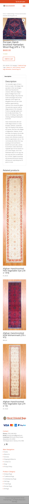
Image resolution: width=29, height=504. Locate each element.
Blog (5, 464)
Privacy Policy (8, 466)
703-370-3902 (21, 1)
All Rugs (6, 489)
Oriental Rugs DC (16, 69)
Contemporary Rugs (10, 479)
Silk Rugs (7, 481)
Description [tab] (8, 76)
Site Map (14, 502)
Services (6, 457)
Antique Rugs (8, 474)
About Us (7, 454)
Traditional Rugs (10, 13)
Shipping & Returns (10, 459)
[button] (23, 20)
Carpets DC (9, 67)
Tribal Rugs (7, 484)
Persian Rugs (8, 486)
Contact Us (7, 462)
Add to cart (9, 59)
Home (4, 13)
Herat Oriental (16, 67)
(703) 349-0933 (12, 433)
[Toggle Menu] (24, 6)
